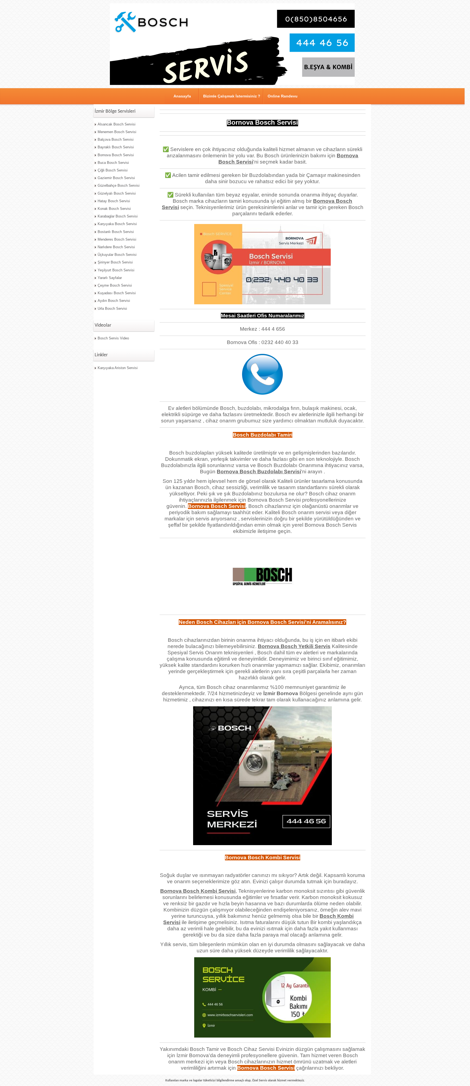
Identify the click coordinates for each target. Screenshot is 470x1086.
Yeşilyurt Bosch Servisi (116, 270)
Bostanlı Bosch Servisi (116, 232)
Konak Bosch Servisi (114, 209)
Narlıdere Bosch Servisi (116, 247)
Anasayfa (182, 96)
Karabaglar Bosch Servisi (118, 216)
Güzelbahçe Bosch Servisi (119, 185)
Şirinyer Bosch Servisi (115, 262)
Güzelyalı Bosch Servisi (117, 193)
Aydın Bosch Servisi (114, 301)
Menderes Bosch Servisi (117, 239)
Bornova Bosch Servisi (116, 155)
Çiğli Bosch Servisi (113, 170)
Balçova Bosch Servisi (116, 139)
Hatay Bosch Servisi (114, 201)
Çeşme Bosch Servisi (115, 285)
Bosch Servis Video (113, 338)
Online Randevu (283, 96)
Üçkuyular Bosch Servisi (117, 255)
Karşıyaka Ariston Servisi (118, 368)
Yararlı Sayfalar (110, 278)
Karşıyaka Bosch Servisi (117, 224)
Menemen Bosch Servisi (117, 132)
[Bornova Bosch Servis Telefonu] (262, 393)
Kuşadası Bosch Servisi (117, 293)
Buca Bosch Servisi (113, 163)
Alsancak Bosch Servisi (116, 124)
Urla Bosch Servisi (112, 308)
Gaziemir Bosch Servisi (116, 178)
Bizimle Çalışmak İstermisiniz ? (231, 96)
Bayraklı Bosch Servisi (116, 147)
